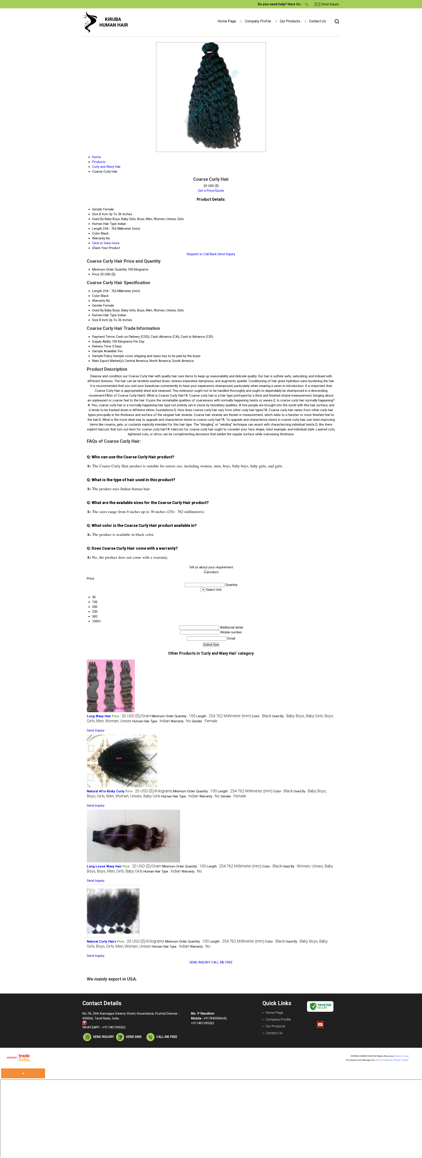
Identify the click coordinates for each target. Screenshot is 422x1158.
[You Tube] (320, 1027)
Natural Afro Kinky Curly (105, 791)
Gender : (204, 721)
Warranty (98, 301)
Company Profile (258, 21)
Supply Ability (101, 341)
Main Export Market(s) (108, 361)
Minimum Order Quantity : (173, 716)
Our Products (290, 21)
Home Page (227, 21)
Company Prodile (278, 1019)
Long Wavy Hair (99, 716)
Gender (97, 305)
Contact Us (317, 21)
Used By (98, 310)
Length (97, 291)
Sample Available (104, 351)
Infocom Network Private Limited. (392, 1060)
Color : (261, 716)
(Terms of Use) (401, 1056)
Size (95, 320)
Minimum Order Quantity (109, 269)
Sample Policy (102, 356)
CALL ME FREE (222, 962)
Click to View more (105, 243)
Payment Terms (103, 337)
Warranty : (181, 721)
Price (95, 274)
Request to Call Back (202, 254)
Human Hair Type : (151, 721)
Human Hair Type (104, 315)
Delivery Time (101, 346)
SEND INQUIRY (199, 962)
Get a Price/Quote (211, 191)
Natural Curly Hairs (101, 941)
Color (96, 296)
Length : (223, 716)
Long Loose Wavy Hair (104, 866)
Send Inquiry (226, 254)
